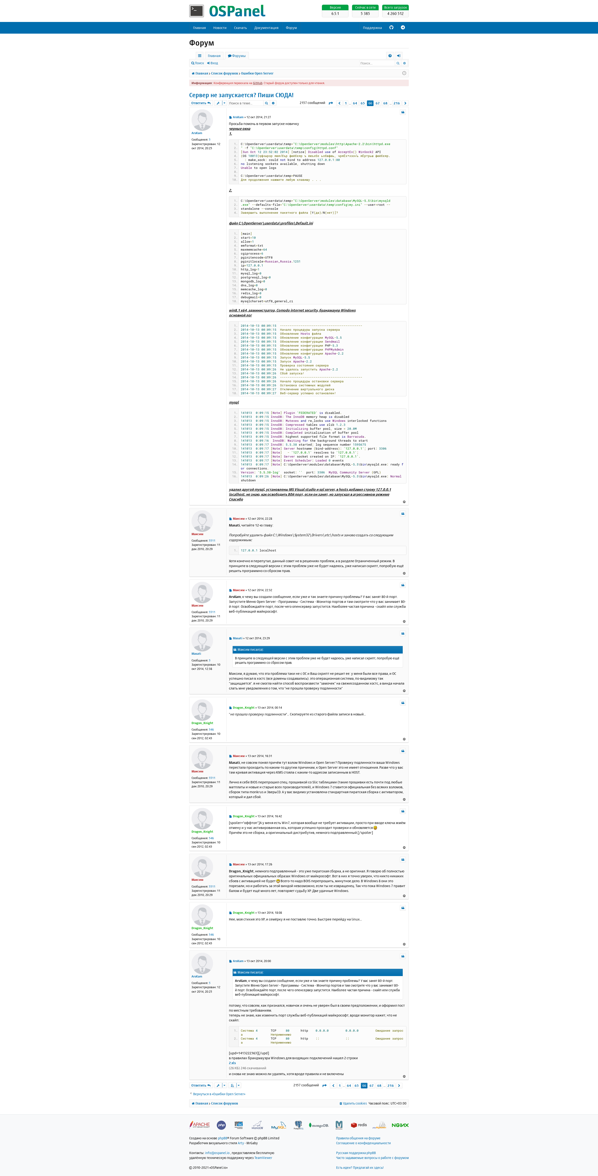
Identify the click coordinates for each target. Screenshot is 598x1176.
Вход (214, 63)
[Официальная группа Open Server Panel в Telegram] (403, 28)
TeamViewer (263, 1158)
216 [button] (397, 103)
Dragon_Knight (202, 723)
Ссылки (200, 56)
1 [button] (346, 103)
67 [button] (378, 103)
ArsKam (197, 133)
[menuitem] (390, 55)
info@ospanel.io (217, 1153)
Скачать (240, 27)
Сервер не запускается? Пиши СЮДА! (241, 95)
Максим (197, 534)
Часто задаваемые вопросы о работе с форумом (372, 1158)
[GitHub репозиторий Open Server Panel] (391, 28)
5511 (212, 540)
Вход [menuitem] (400, 56)
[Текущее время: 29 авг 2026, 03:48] (404, 73)
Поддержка (372, 27)
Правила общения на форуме (358, 1138)
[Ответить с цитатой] (403, 112)
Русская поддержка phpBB (356, 1153)
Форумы (239, 55)
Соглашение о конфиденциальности (363, 1143)
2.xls (232, 1063)
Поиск (199, 63)
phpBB (222, 1138)
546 (211, 729)
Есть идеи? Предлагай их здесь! (360, 1167)
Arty (241, 1143)
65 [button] (363, 103)
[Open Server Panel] (227, 11)
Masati (196, 653)
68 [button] (385, 103)
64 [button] (355, 103)
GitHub (257, 83)
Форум (291, 27)
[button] (330, 103)
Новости (220, 27)
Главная (199, 27)
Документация (266, 27)
